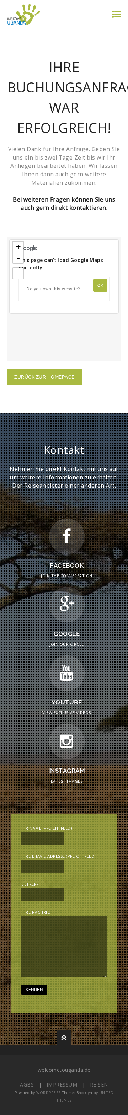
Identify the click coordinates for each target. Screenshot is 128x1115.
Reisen (99, 1084)
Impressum (62, 1084)
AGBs (27, 1084)
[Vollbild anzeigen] (18, 273)
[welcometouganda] (23, 14)
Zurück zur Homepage (44, 377)
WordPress (48, 1092)
